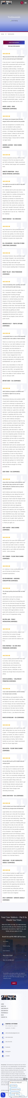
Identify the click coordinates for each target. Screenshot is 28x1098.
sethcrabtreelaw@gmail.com (12, 1033)
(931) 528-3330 (9, 1037)
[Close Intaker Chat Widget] (26, 1079)
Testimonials (4, 1013)
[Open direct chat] (24, 1079)
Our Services (4, 1010)
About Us (3, 1006)
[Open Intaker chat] (11, 1097)
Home (2, 34)
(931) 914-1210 (8, 1042)
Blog (2, 1015)
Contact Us (4, 1017)
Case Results (4, 1008)
